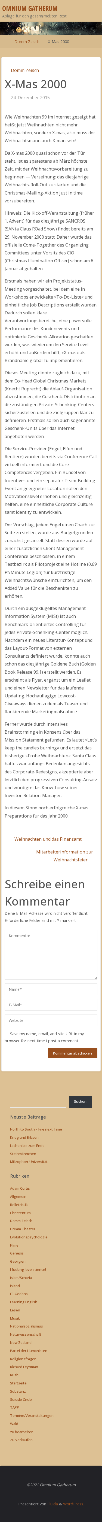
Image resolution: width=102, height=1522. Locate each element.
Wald (14, 1423)
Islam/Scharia (21, 1277)
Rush (14, 1374)
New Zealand (21, 1342)
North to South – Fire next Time (36, 1129)
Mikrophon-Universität (29, 1161)
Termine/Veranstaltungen (32, 1415)
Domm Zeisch (26, 41)
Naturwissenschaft (25, 1334)
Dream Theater (22, 1228)
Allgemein (18, 1196)
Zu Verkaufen (21, 1439)
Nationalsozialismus (26, 1326)
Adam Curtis (20, 1188)
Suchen (80, 1101)
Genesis (17, 1253)
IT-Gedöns (19, 1293)
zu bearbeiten (21, 1431)
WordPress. (73, 1503)
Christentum (20, 1212)
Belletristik (19, 1204)
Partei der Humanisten (28, 1350)
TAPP (14, 1407)
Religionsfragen (23, 1358)
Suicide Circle (21, 1399)
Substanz (18, 1391)
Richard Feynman (24, 1366)
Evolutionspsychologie (29, 1237)
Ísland (15, 1285)
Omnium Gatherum (30, 8)
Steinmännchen (23, 1153)
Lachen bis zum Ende (27, 1145)
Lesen (15, 1310)
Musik (15, 1318)
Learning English (23, 1301)
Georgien (18, 1261)
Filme (14, 1245)
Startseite (18, 1383)
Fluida (52, 1503)
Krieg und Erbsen (24, 1137)
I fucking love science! (28, 1269)
